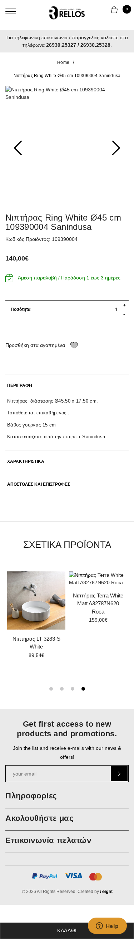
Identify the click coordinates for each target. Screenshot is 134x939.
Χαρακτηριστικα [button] (25, 461)
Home (63, 62)
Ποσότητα (20, 309)
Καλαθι (67, 930)
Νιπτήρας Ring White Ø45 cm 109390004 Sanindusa (67, 75)
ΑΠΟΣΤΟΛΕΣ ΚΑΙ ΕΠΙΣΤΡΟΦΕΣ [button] (38, 484)
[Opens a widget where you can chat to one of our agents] (107, 926)
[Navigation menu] (10, 11)
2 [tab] (62, 689)
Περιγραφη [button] (19, 385)
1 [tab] (51, 689)
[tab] (67, 385)
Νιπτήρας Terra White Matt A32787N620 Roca (98, 603)
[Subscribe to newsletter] (119, 773)
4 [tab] (83, 689)
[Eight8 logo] (106, 893)
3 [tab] (72, 689)
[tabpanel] (36, 617)
